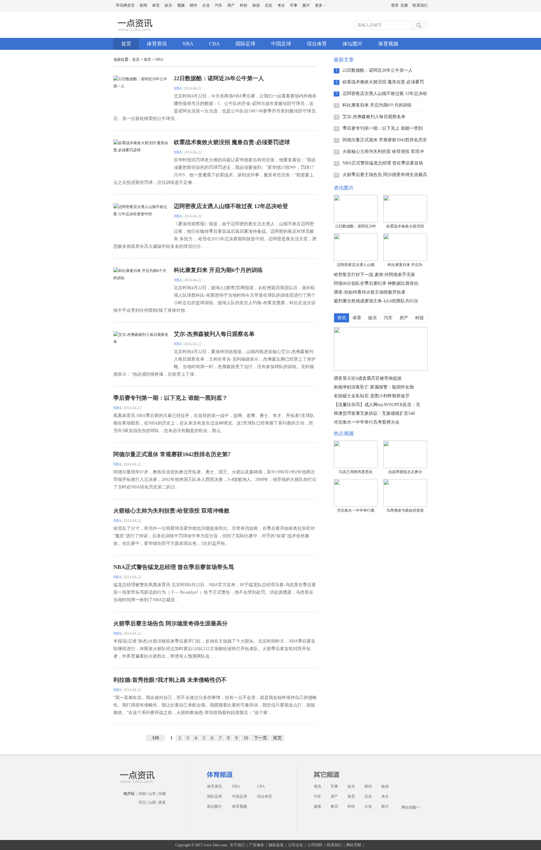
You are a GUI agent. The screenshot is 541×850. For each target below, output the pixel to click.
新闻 (143, 5)
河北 (142, 802)
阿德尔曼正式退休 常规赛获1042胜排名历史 (385, 140)
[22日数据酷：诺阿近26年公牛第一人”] (356, 208)
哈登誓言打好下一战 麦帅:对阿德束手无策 (374, 274)
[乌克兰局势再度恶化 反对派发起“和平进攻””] (356, 454)
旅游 (256, 5)
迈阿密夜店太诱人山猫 (355, 265)
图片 (306, 5)
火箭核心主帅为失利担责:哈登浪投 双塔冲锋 (383, 151)
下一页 (260, 738)
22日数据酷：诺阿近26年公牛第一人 (219, 78)
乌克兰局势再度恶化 (356, 472)
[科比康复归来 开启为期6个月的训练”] (405, 247)
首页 (126, 43)
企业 (206, 5)
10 (246, 738)
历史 (268, 5)
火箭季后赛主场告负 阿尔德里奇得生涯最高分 (170, 623)
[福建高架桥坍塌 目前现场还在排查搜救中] (381, 370)
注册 (404, 5)
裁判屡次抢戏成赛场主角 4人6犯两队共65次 (376, 301)
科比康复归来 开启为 (405, 265)
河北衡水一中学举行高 (355, 510)
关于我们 (237, 845)
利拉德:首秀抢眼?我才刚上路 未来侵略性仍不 (170, 680)
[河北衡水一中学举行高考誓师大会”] (356, 493)
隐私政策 (276, 845)
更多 (162, 802)
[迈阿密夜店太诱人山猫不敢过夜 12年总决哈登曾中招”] (356, 247)
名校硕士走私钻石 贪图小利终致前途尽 (372, 396)
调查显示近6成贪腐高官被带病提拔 (368, 378)
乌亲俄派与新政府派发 (405, 510)
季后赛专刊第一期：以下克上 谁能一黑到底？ (170, 398)
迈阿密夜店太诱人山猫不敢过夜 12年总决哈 (385, 93)
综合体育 (317, 43)
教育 (334, 806)
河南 (142, 793)
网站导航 (353, 845)
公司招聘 (314, 845)
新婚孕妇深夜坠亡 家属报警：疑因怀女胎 (374, 387)
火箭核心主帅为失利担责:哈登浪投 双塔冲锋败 (171, 511)
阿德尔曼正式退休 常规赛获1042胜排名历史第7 (171, 454)
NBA (188, 43)
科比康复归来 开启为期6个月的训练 (218, 270)
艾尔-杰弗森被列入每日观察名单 (214, 334)
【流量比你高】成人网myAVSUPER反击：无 (377, 404)
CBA (214, 43)
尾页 (277, 738)
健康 (317, 806)
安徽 (162, 793)
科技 (243, 5)
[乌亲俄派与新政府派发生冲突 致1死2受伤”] (405, 493)
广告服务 (256, 845)
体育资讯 (157, 43)
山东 (152, 793)
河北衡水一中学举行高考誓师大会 (366, 422)
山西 (152, 802)
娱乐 (168, 5)
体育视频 (388, 43)
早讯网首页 (125, 5)
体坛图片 (353, 43)
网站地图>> (411, 807)
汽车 (218, 5)
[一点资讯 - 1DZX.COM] (135, 31)
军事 (293, 5)
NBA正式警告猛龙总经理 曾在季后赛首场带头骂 (173, 567)
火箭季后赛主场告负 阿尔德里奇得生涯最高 (385, 174)
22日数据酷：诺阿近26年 (355, 226)
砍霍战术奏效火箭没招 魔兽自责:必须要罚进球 (232, 142)
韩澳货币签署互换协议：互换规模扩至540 (374, 413)
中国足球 (281, 43)
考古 (281, 5)
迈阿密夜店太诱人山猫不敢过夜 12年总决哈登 (231, 206)
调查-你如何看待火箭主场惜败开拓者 (369, 292)
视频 (181, 5)
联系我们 (420, 5)
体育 (156, 5)
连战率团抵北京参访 (405, 472)
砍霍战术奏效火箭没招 (405, 226)
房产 (231, 5)
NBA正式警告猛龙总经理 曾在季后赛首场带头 (383, 163)
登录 (395, 5)
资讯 (317, 786)
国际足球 (245, 43)
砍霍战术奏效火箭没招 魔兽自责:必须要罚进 (383, 82)
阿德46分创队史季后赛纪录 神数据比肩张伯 (376, 283)
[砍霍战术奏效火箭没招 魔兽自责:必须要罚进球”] (405, 208)
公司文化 (295, 845)
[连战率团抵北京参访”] (405, 454)
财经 (193, 5)
